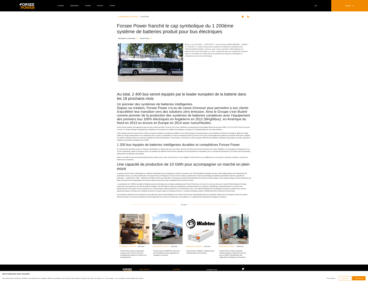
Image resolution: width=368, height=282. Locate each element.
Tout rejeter (345, 278)
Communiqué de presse (128, 16)
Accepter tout (359, 278)
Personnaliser (331, 278)
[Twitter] (243, 268)
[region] (184, 276)
